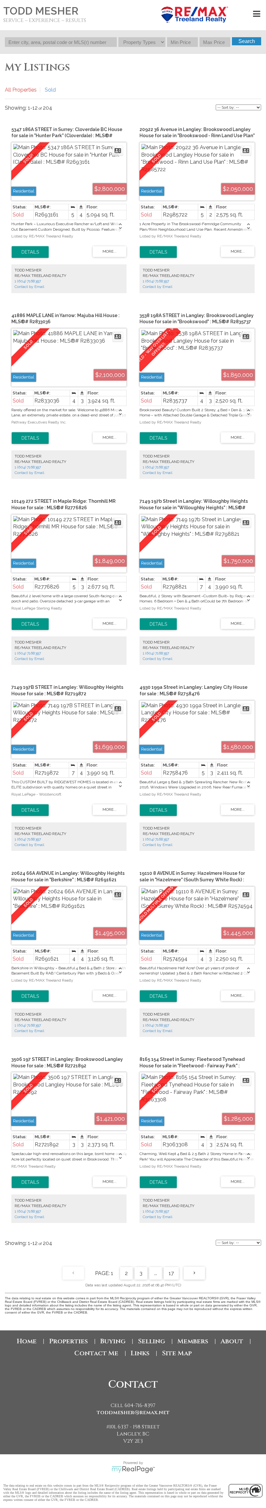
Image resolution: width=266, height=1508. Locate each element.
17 (171, 1273)
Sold (50, 90)
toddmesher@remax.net (133, 1412)
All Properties (21, 90)
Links (140, 1353)
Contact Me (96, 1353)
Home (27, 1341)
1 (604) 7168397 (28, 281)
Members (192, 1341)
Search (246, 41)
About (232, 1341)
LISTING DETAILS (30, 252)
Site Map (177, 1353)
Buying (113, 1341)
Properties (68, 1341)
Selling (151, 1341)
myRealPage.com (133, 1469)
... (155, 1273)
